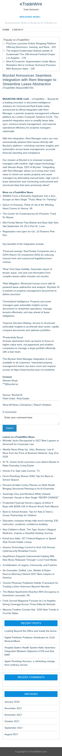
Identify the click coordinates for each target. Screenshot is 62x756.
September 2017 (13, 727)
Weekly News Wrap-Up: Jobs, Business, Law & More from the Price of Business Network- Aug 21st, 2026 (31, 453)
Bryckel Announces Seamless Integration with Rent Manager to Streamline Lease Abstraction (29, 79)
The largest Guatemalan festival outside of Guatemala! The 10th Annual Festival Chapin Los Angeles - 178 (30, 54)
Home (6, 30)
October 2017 (11, 721)
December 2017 (13, 708)
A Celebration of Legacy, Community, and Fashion (30, 565)
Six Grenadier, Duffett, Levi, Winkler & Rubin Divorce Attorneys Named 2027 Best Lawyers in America (28, 574)
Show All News (10, 404)
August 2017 (11, 734)
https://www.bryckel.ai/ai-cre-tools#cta (34, 369)
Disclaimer (26, 404)
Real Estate (23, 398)
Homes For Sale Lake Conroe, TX (21, 470)
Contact (17, 30)
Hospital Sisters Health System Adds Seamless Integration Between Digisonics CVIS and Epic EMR (29, 651)
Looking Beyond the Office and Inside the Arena (30, 631)
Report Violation (42, 404)
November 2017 (13, 714)
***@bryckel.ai (10, 384)
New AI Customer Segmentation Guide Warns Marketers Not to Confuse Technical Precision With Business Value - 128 (31, 65)
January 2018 (11, 701)
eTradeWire (31, 4)
